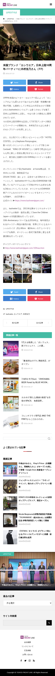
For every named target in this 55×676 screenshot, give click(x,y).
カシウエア (18, 314)
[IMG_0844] (37, 261)
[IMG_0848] (27, 271)
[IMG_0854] (27, 281)
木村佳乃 (26, 314)
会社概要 (27, 642)
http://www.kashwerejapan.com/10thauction (24, 248)
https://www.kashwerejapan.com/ (29, 201)
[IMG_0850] (46, 271)
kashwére (9, 314)
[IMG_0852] (17, 281)
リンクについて (27, 646)
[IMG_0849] (37, 271)
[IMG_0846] (7, 271)
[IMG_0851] (7, 281)
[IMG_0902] (7, 261)
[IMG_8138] (27, 261)
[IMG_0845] (46, 261)
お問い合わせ (27, 654)
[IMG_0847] (17, 271)
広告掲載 (27, 650)
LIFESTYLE (11, 12)
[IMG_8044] (17, 261)
